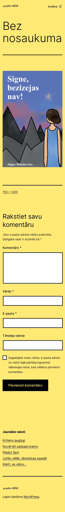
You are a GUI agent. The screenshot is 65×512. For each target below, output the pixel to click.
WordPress (31, 497)
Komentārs (12, 248)
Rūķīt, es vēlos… (14, 464)
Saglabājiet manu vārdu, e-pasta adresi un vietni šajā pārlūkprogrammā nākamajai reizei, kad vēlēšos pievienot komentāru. (34, 365)
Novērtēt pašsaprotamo (20, 446)
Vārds (8, 291)
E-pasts (10, 313)
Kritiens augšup (14, 440)
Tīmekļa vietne (14, 335)
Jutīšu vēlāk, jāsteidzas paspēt (25, 458)
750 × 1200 (10, 192)
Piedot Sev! (11, 452)
